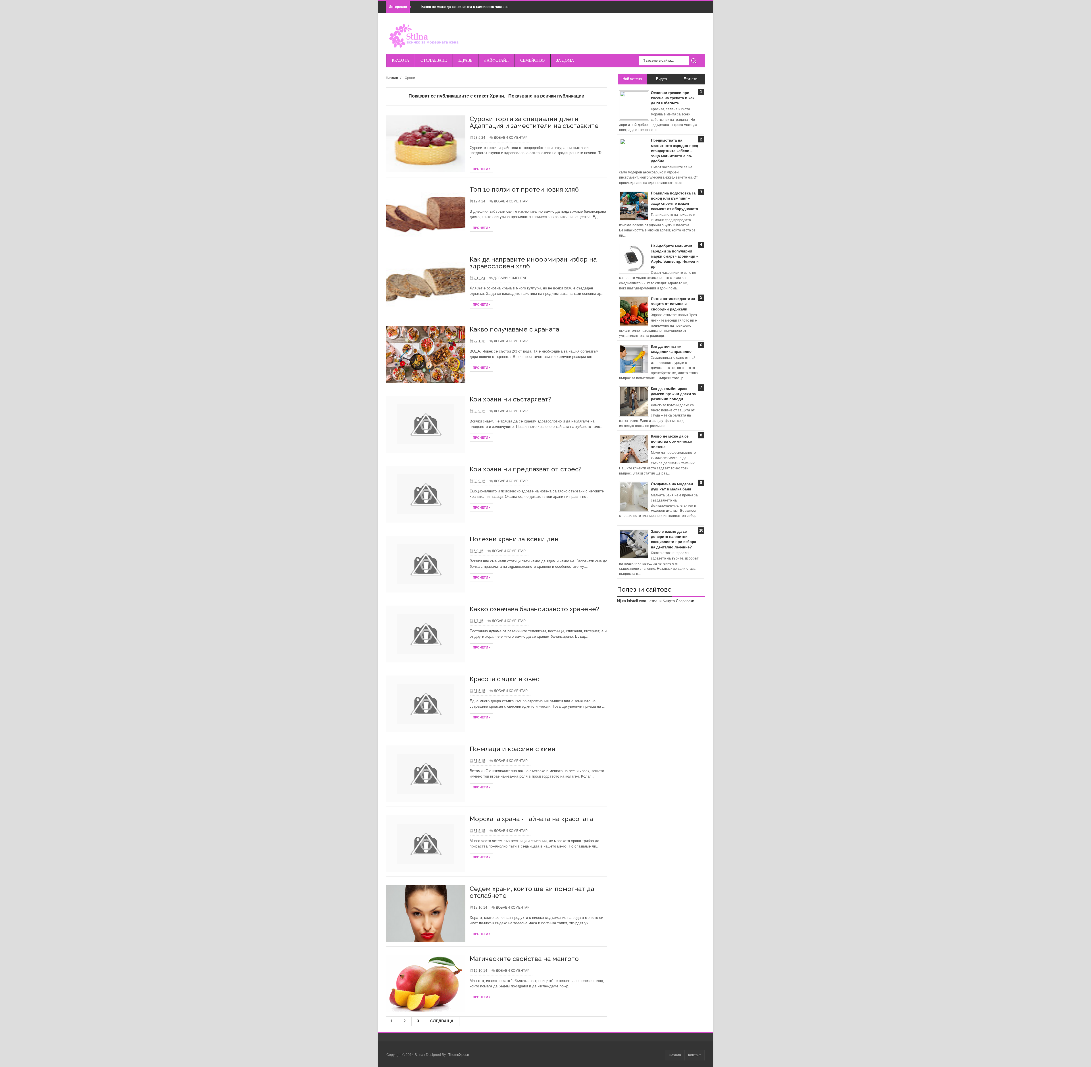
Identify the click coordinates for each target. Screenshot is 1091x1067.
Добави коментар (511, 138)
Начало (392, 78)
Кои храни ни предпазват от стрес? (526, 469)
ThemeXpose (458, 1055)
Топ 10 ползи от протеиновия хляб (524, 189)
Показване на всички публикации (546, 96)
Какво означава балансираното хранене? (534, 609)
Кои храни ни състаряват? (510, 399)
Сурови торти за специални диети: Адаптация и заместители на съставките (534, 122)
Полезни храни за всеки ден (514, 539)
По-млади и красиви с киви (512, 749)
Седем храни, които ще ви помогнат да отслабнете (532, 892)
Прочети (481, 169)
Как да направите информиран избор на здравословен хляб (533, 263)
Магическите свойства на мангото (524, 958)
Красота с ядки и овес (504, 679)
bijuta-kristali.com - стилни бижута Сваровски (655, 601)
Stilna (419, 1055)
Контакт (694, 1055)
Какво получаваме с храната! (515, 329)
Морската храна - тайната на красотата (531, 818)
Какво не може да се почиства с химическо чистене (465, 7)
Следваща (441, 1021)
